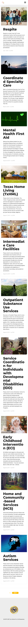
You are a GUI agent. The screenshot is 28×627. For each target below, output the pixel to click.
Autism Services (10, 558)
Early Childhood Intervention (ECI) (13, 442)
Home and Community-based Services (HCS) (13, 501)
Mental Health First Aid (13, 134)
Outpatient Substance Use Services (13, 305)
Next (15, 592)
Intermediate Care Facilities (14, 245)
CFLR (12, 50)
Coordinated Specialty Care (13, 81)
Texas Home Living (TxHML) (14, 190)
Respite (10, 29)
